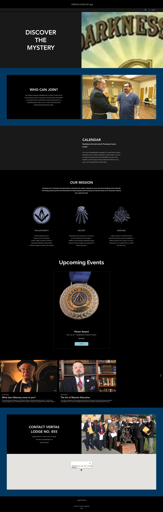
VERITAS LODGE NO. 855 (82, 4)
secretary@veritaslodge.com (44, 439)
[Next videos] (160, 376)
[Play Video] (29, 376)
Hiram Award (81, 331)
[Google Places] (145, 10)
